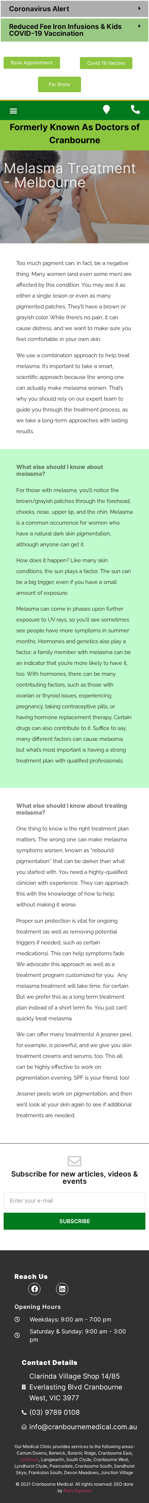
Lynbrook (29, 1459)
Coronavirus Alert (40, 9)
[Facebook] (34, 1289)
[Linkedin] (62, 1289)
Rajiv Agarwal (77, 1490)
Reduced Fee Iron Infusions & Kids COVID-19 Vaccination (65, 30)
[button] (74, 9)
